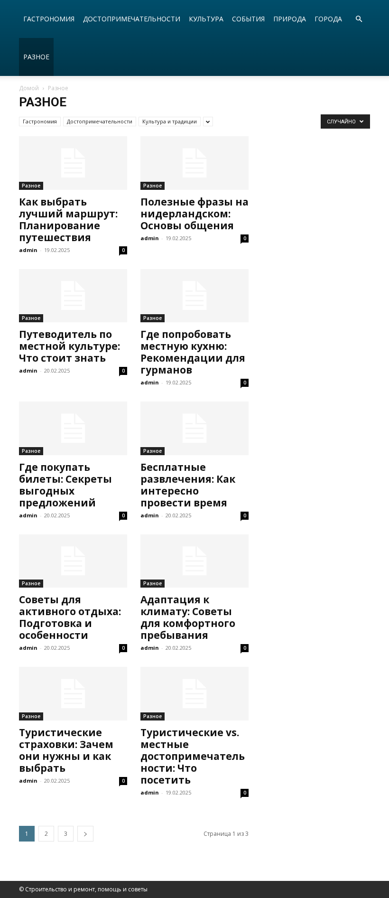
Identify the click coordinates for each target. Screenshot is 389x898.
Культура (206, 18)
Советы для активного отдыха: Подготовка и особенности (70, 617)
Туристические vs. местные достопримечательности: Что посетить (192, 756)
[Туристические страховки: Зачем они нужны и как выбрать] (73, 693)
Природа (289, 18)
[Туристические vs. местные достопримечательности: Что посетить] (194, 693)
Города (328, 18)
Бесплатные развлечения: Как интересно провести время (187, 484)
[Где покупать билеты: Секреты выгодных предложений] (73, 428)
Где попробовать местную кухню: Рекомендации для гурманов (192, 351)
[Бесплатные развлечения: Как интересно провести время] (194, 428)
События (248, 18)
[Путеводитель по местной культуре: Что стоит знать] (73, 296)
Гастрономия (48, 18)
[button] (358, 19)
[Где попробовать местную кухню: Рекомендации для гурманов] (194, 296)
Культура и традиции (169, 121)
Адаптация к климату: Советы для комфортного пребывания (187, 617)
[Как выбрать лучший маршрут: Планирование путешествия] (73, 163)
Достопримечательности (131, 18)
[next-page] (85, 834)
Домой (29, 88)
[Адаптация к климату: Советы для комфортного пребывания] (194, 561)
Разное (36, 56)
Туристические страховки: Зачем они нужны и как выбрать (66, 750)
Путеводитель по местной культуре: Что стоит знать (69, 346)
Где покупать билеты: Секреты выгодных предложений (65, 484)
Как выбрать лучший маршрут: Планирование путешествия (68, 219)
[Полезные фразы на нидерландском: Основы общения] (194, 163)
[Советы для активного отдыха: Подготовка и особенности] (73, 561)
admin (28, 249)
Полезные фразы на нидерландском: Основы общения (194, 213)
